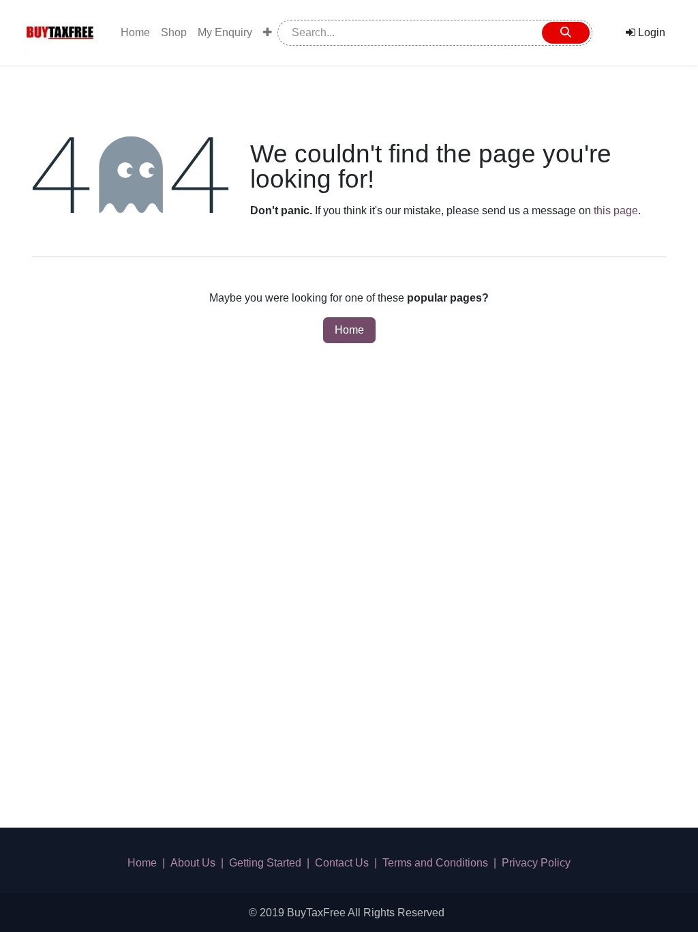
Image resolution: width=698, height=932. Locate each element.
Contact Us (342, 863)
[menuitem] (135, 32)
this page (616, 210)
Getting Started (265, 863)
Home (349, 330)
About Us (192, 863)
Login (650, 32)
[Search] (566, 33)
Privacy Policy (536, 863)
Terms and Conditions (435, 863)
